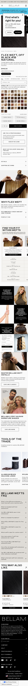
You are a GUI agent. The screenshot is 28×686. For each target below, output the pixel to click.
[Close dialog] (27, 334)
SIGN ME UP (7, 346)
